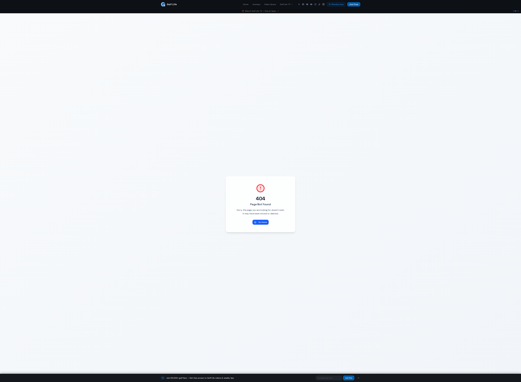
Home (245, 4)
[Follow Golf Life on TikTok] (319, 4)
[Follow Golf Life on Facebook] (303, 4)
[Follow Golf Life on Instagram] (315, 4)
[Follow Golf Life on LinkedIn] (323, 4)
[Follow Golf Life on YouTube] (307, 4)
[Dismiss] (358, 378)
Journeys (256, 4)
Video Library (270, 4)
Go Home (262, 222)
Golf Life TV (285, 4)
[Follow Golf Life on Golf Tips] (311, 4)
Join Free (353, 4)
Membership (337, 4)
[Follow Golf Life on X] (299, 4)
